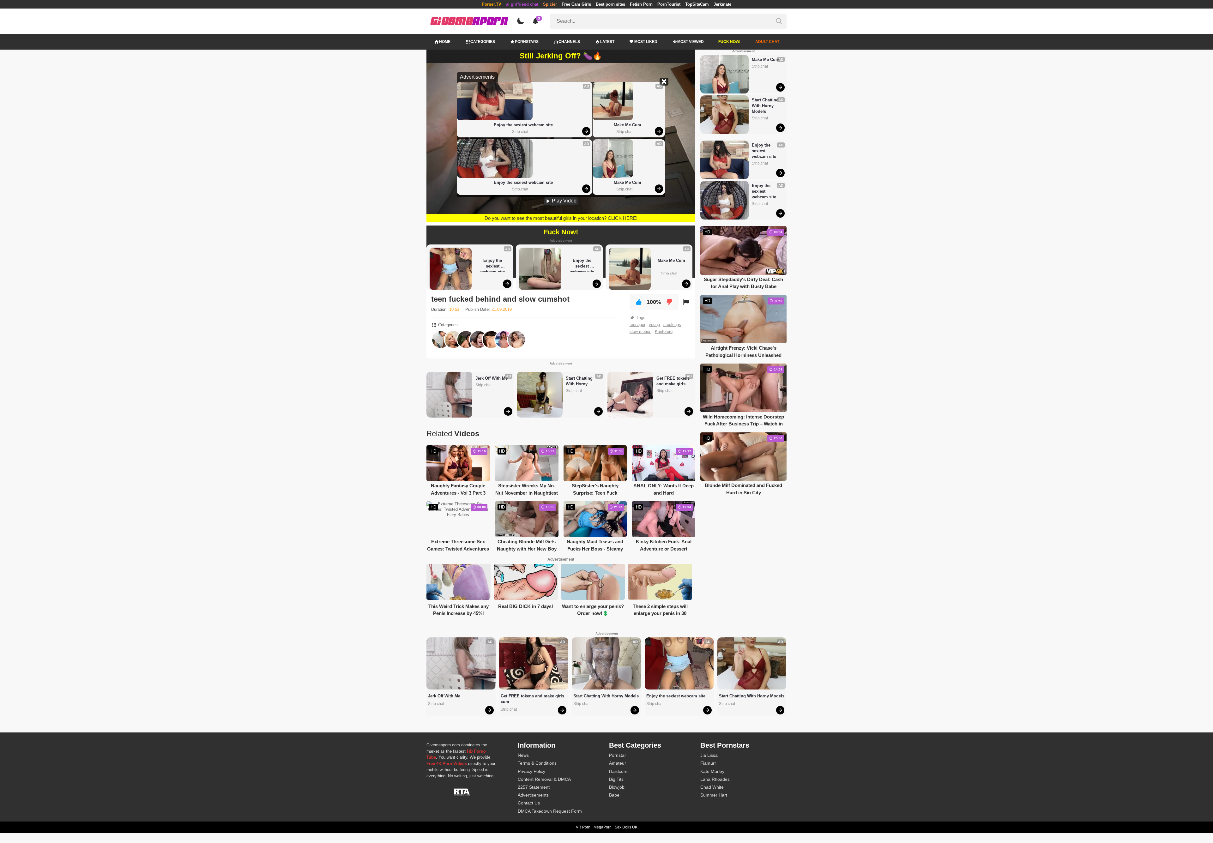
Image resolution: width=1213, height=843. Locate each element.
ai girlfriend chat (522, 4)
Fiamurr (708, 763)
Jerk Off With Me (491, 378)
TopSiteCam (697, 4)
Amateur (617, 763)
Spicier (550, 4)
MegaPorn (603, 827)
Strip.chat (520, 131)
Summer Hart (713, 795)
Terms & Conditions (537, 763)
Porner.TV (491, 4)
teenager (637, 324)
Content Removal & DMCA (544, 779)
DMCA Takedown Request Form (550, 811)
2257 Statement (534, 787)
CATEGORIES (482, 41)
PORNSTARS (527, 41)
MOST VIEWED (690, 41)
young (654, 324)
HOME (444, 41)
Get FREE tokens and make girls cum (673, 381)
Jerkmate (722, 4)
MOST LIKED (645, 41)
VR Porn (583, 827)
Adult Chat (767, 41)
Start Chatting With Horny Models (580, 381)
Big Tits (616, 779)
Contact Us (529, 802)
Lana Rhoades (715, 779)
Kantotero (664, 331)
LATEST (607, 41)
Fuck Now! (729, 41)
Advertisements (533, 795)
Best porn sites (610, 4)
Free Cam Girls (576, 4)
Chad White (712, 787)
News (523, 755)
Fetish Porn (641, 4)
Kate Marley (712, 771)
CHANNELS (569, 41)
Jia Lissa (709, 755)
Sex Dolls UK (626, 827)
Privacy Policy (531, 771)
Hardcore (618, 771)
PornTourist (668, 4)
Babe (614, 795)
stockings (672, 324)
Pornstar (617, 755)
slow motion (640, 331)
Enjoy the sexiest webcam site (523, 125)
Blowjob (617, 787)
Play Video (563, 200)
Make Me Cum (627, 125)
